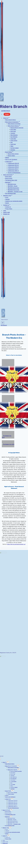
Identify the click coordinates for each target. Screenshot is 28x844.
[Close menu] (0, 759)
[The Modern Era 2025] (8, 443)
